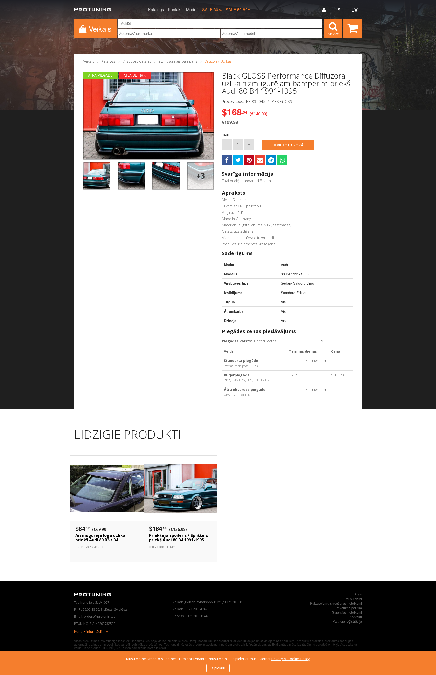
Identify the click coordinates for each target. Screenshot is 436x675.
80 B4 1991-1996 (295, 273)
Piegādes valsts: (237, 341)
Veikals (88, 61)
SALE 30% (212, 10)
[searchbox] (168, 33)
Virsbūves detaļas (137, 61)
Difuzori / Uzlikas (218, 61)
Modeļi (192, 10)
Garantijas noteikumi (347, 612)
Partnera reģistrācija (347, 621)
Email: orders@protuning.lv (94, 616)
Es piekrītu (218, 668)
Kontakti (175, 10)
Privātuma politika (349, 607)
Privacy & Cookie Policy (290, 658)
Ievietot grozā (288, 145)
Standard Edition (294, 292)
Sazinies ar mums (320, 360)
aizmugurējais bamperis (177, 61)
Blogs (357, 594)
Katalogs (156, 10)
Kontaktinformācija (89, 631)
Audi (284, 264)
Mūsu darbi (354, 598)
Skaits (226, 135)
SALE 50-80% (238, 10)
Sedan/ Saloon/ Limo (297, 283)
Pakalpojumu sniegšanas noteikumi (336, 603)
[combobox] (169, 33)
